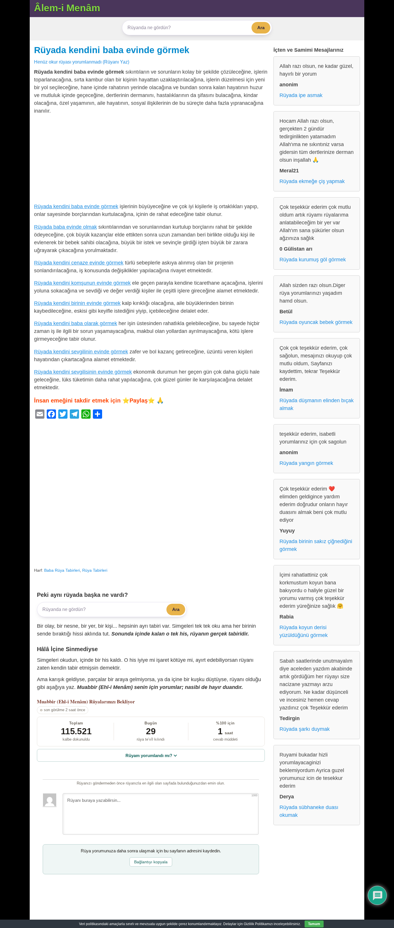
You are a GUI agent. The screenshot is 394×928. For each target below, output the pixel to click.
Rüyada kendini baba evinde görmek (111, 50)
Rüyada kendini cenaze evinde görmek (78, 263)
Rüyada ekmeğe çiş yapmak (312, 181)
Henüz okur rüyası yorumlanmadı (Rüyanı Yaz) (81, 61)
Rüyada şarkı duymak (304, 729)
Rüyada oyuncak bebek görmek (315, 322)
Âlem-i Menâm (67, 7)
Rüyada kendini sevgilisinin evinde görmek (83, 372)
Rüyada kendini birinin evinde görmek (77, 303)
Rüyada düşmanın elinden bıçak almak (316, 404)
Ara (260, 27)
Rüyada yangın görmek (306, 463)
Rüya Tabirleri (94, 570)
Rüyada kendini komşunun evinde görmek (82, 283)
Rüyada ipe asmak (300, 95)
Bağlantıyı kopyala (151, 862)
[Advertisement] (151, 160)
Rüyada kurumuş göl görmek (312, 259)
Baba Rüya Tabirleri (62, 570)
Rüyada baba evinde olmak (65, 227)
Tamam (314, 924)
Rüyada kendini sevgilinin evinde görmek (81, 352)
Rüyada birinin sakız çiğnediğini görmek (315, 545)
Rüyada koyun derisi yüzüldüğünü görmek (303, 631)
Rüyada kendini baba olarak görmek (75, 323)
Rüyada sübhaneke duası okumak (308, 811)
